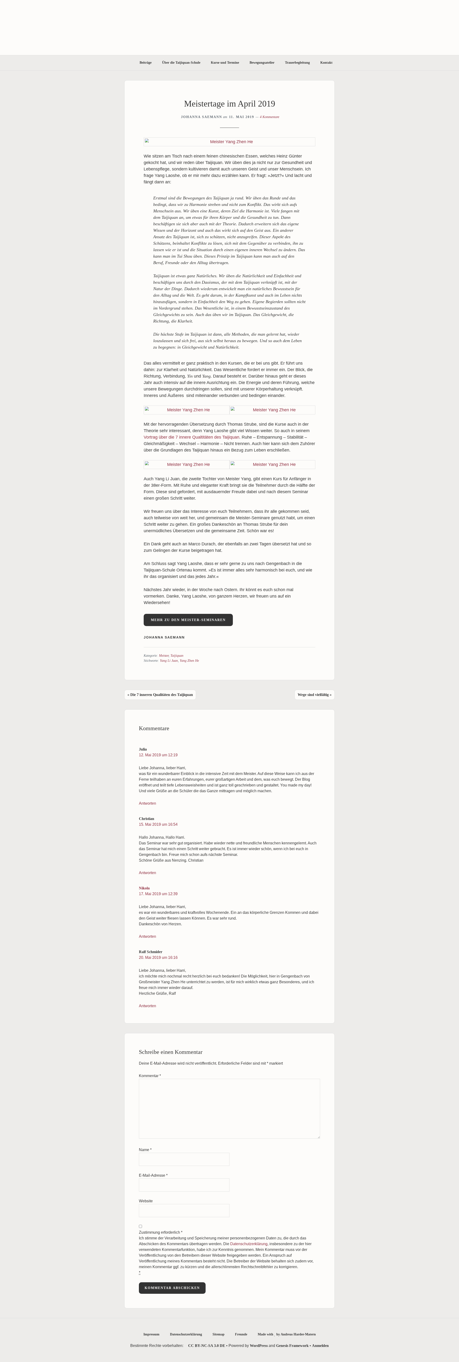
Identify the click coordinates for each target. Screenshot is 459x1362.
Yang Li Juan (169, 660)
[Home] (128, 62)
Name (145, 1150)
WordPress (259, 1346)
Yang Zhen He (189, 660)
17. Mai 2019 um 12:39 (158, 894)
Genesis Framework (292, 1346)
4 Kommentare (269, 117)
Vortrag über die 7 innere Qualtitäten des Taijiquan (191, 437)
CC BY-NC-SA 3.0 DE (206, 1346)
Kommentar (150, 1076)
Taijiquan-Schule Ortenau (229, 27)
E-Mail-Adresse (153, 1175)
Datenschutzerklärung (249, 1244)
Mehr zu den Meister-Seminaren (188, 620)
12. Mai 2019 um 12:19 (158, 755)
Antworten (147, 803)
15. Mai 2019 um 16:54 (158, 824)
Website (146, 1201)
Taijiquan (176, 655)
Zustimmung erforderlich (226, 1252)
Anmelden (320, 1346)
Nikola (144, 888)
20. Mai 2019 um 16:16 (158, 957)
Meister (164, 655)
